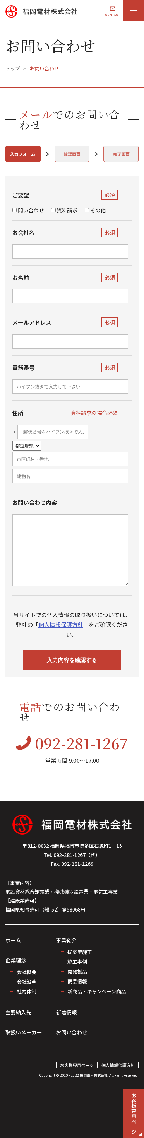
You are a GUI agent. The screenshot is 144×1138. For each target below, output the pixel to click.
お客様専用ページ (77, 1065)
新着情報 (66, 1012)
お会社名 (23, 232)
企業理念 (15, 960)
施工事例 (77, 961)
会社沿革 (26, 981)
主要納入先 (18, 1012)
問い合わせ (31, 210)
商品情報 (77, 981)
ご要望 (20, 195)
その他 (98, 210)
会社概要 (26, 971)
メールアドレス (31, 322)
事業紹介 (66, 940)
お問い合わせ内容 (34, 502)
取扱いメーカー (23, 1032)
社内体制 (26, 991)
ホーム (13, 940)
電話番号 (23, 367)
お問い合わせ (71, 1032)
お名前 (20, 277)
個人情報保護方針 (60, 624)
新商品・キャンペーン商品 (96, 991)
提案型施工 (79, 951)
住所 (17, 413)
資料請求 (67, 210)
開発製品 (77, 971)
